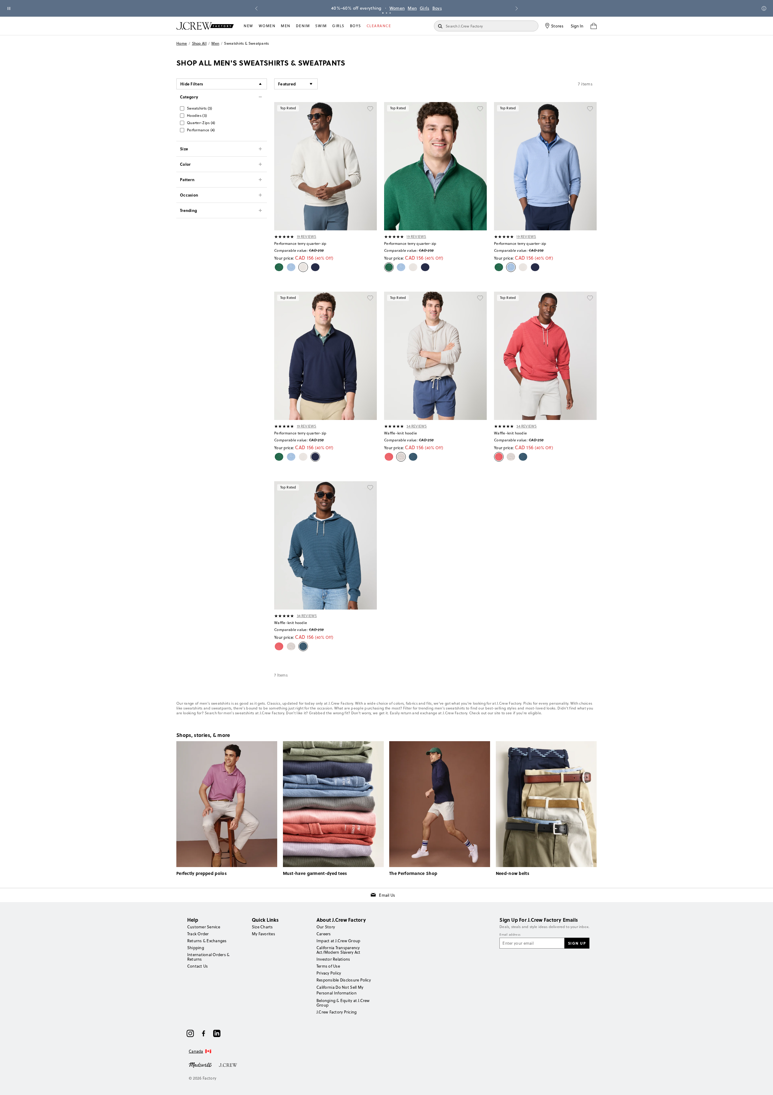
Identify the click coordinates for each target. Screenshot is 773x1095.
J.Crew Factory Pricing (336, 1012)
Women (397, 8)
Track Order (198, 934)
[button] (296, 83)
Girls (424, 8)
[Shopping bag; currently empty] (593, 26)
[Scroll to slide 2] (386, 13)
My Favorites (263, 934)
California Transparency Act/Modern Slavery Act (338, 950)
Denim (303, 25)
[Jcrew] (228, 1064)
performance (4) (201, 130)
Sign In (577, 26)
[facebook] (203, 1033)
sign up (577, 943)
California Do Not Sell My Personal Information (340, 990)
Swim (321, 25)
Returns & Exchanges (207, 940)
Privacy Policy (328, 973)
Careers (323, 934)
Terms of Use (328, 966)
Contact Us (197, 966)
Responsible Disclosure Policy (343, 980)
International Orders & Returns (208, 957)
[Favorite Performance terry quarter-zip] (370, 108)
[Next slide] (516, 8)
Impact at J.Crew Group (338, 940)
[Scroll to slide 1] (382, 13)
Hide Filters (191, 84)
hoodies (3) (197, 115)
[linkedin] (216, 1033)
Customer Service (203, 927)
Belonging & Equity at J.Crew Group (343, 1003)
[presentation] (284, 236)
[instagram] (190, 1033)
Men (412, 8)
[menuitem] (248, 26)
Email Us (387, 895)
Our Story (325, 927)
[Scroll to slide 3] (390, 13)
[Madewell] (200, 1064)
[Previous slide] (256, 8)
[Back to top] (762, 1084)
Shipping (195, 947)
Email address (510, 935)
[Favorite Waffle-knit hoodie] (480, 298)
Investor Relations (333, 959)
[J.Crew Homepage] (205, 26)
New (248, 25)
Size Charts (262, 927)
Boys (437, 8)
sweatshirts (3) (199, 108)
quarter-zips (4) (201, 122)
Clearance (379, 25)
